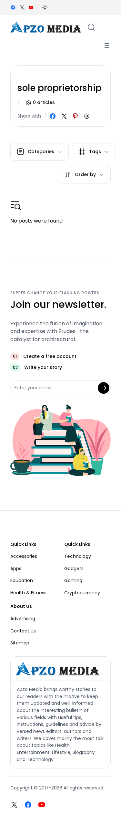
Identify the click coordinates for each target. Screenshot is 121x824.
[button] (45, 7)
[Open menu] (107, 45)
